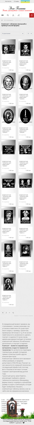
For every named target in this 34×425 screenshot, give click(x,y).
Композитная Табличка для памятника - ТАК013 (6, 264)
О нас (3, 399)
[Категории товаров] (2, 15)
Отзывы (16, 1)
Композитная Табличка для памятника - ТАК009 (6, 197)
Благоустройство (6, 401)
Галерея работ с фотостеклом (10, 405)
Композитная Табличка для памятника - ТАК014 (23, 264)
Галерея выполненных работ (10, 403)
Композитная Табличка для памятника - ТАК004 (23, 96)
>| (13, 313)
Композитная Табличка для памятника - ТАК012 (23, 230)
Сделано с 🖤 (20, 423)
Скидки (20, 411)
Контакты (8, 1)
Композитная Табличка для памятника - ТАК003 (6, 96)
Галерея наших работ (20, 401)
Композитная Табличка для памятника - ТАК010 (23, 197)
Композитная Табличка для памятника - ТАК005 (6, 130)
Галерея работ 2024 (7, 407)
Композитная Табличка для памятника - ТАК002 (23, 63)
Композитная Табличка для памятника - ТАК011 (6, 230)
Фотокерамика (8, 20)
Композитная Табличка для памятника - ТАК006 (23, 130)
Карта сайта (12, 411)
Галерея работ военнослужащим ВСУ (13, 409)
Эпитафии (24, 403)
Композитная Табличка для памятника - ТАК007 (6, 163)
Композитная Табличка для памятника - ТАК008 (23, 163)
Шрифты (4, 411)
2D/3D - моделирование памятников (18, 399)
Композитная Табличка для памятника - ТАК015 (6, 297)
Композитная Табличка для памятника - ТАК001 (6, 63)
